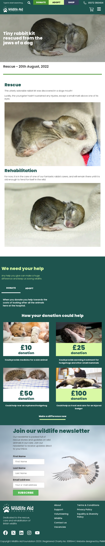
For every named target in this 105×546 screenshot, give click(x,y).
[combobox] (13, 3)
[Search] (29, 3)
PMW (102, 541)
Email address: (21, 479)
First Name (19, 456)
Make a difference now (52, 416)
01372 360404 (95, 2)
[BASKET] (91, 9)
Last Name (19, 468)
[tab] (11, 288)
